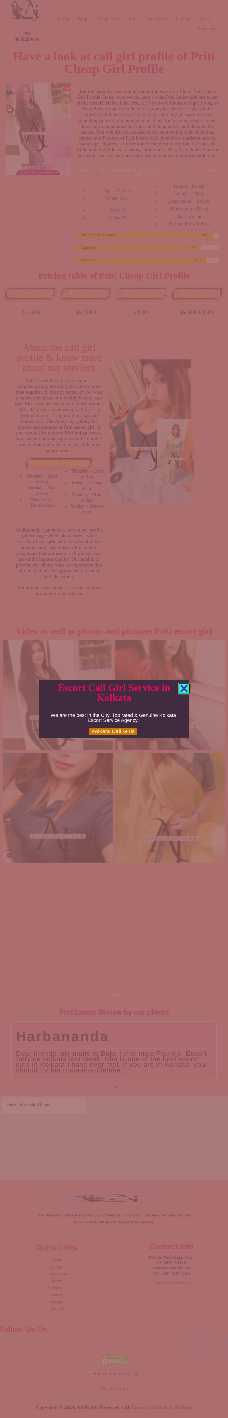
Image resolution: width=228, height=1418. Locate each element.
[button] (184, 689)
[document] (114, 709)
